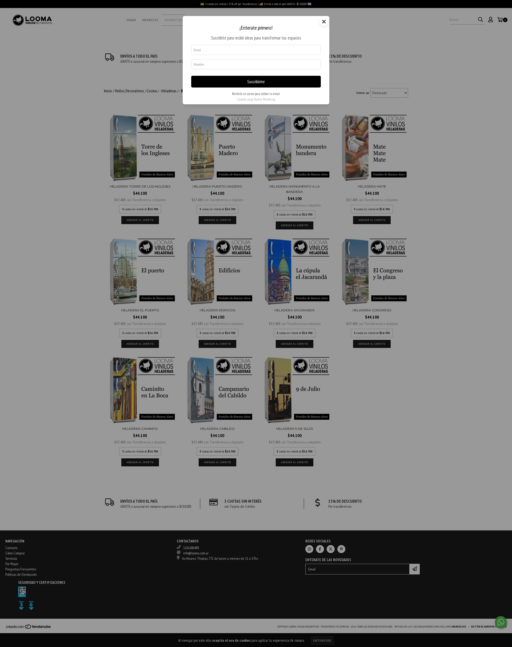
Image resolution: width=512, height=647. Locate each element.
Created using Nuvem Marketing (256, 99)
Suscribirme (256, 82)
